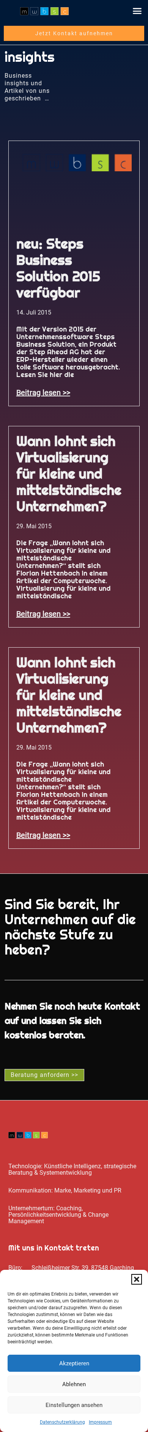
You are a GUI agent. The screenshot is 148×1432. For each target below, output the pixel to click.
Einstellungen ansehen (74, 1405)
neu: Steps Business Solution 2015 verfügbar (58, 268)
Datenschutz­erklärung (62, 1422)
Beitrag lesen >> (43, 392)
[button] (136, 1279)
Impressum (100, 1422)
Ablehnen (74, 1384)
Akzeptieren (74, 1363)
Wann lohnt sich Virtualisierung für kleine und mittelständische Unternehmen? (68, 473)
